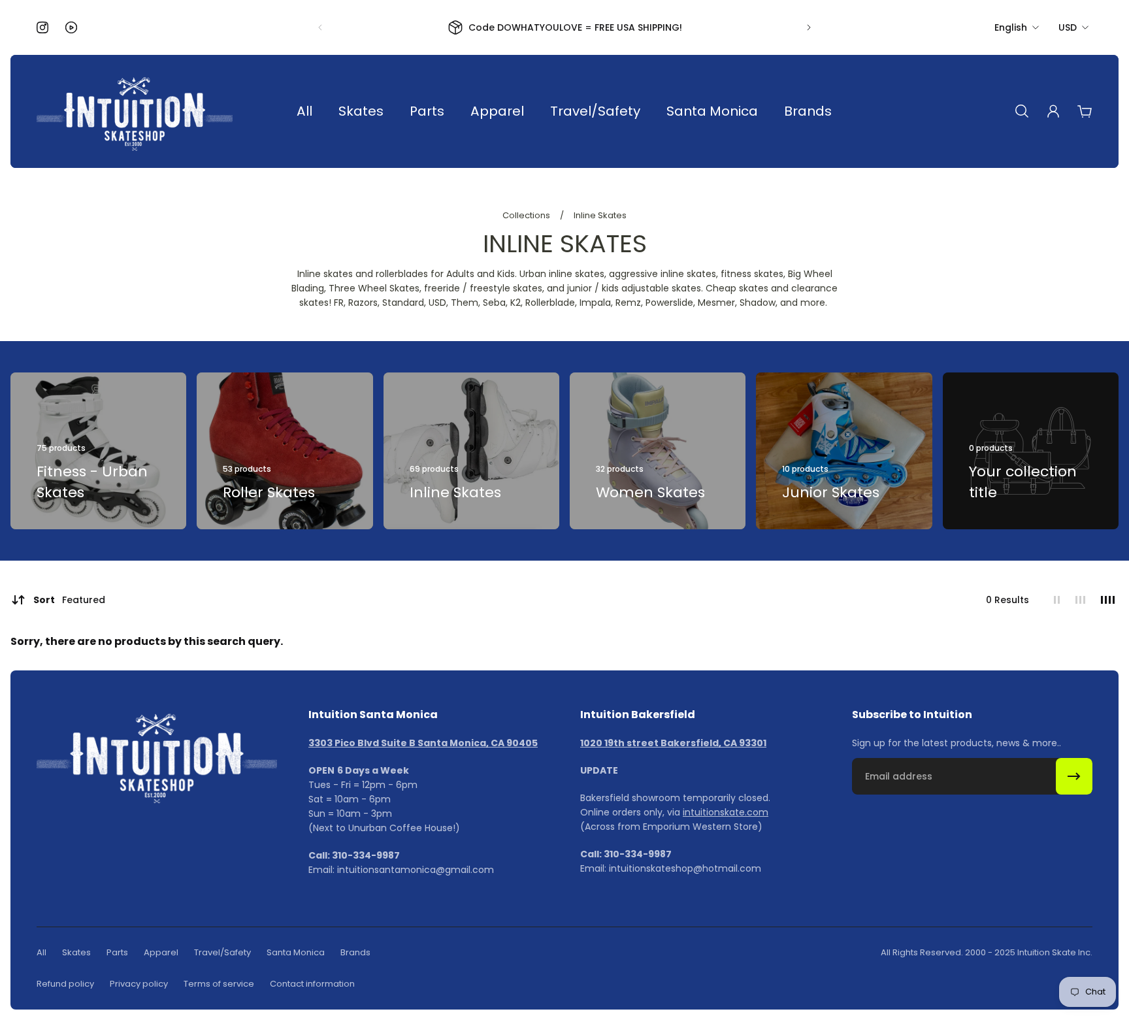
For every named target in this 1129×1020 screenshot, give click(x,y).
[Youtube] (71, 27)
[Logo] (135, 111)
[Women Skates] (657, 450)
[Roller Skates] (284, 450)
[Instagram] (42, 27)
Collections (527, 215)
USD (1067, 27)
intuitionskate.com (725, 812)
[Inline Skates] (471, 450)
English (1010, 27)
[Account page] (1053, 111)
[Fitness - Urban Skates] (98, 450)
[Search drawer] (1022, 111)
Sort (69, 599)
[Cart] (1084, 111)
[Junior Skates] (844, 450)
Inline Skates (600, 215)
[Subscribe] (1074, 776)
